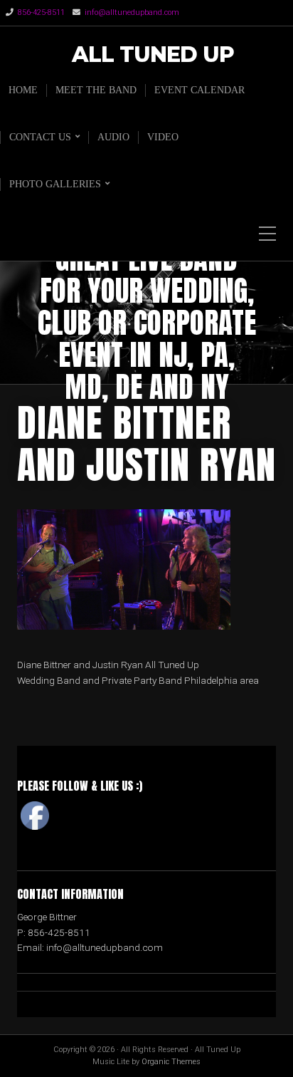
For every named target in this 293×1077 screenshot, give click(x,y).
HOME (23, 90)
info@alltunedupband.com (132, 12)
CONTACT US (40, 137)
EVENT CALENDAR (199, 90)
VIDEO (163, 137)
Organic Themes (171, 1061)
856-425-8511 (41, 12)
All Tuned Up (153, 55)
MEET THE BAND (96, 90)
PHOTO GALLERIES (55, 184)
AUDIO (113, 137)
